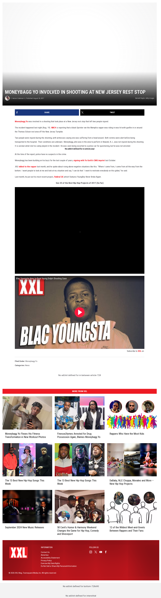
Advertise (45, 555)
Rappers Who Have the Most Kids (127, 433)
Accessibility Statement (50, 558)
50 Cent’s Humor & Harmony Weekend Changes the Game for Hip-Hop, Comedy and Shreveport (78, 530)
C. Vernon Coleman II (18, 98)
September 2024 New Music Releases (24, 527)
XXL (139, 351)
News (27, 365)
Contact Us (45, 552)
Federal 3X (58, 177)
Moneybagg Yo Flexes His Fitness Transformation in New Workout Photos (25, 435)
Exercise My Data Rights (50, 563)
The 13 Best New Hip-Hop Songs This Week (24, 482)
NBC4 (53, 127)
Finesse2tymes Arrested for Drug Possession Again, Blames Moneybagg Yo (78, 435)
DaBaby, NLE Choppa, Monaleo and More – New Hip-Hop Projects (132, 482)
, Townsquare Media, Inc (31, 573)
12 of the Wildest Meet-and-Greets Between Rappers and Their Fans (127, 529)
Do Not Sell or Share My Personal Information (59, 566)
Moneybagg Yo (21, 121)
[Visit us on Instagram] (91, 551)
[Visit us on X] (96, 551)
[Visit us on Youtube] (101, 551)
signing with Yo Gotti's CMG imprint (89, 160)
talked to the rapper (27, 166)
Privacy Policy (46, 561)
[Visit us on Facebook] (106, 551)
